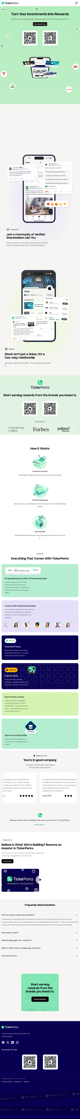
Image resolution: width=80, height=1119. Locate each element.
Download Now (40, 24)
